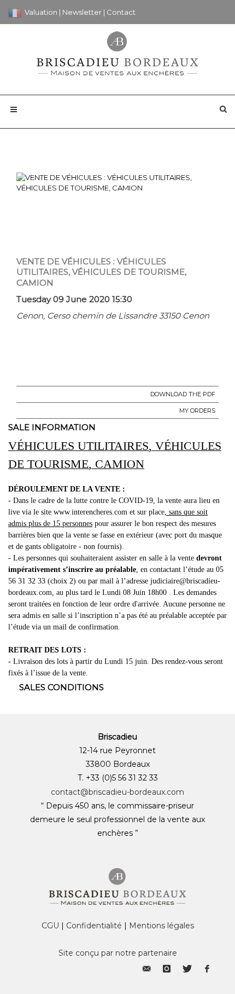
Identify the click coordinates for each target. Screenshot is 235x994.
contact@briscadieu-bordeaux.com (117, 792)
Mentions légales (161, 926)
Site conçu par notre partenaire (117, 953)
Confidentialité (94, 926)
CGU (50, 926)
